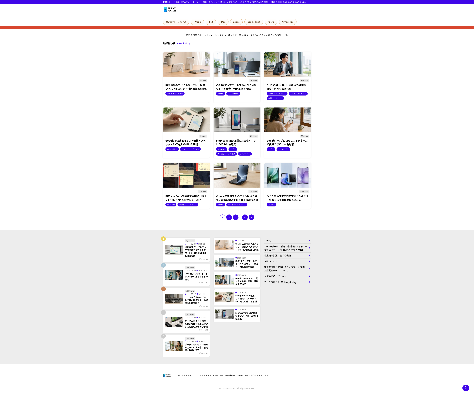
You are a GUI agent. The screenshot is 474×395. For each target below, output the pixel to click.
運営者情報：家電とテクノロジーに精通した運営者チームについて (285, 269)
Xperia (236, 21)
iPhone (197, 21)
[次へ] (251, 217)
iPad (211, 21)
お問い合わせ (270, 261)
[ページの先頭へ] (465, 388)
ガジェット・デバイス (176, 21)
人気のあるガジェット (275, 276)
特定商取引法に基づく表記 (278, 255)
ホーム (267, 240)
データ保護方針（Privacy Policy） (281, 282)
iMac (223, 21)
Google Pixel (253, 21)
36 (245, 217)
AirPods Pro (287, 21)
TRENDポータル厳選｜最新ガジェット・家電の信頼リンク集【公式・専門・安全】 (285, 248)
